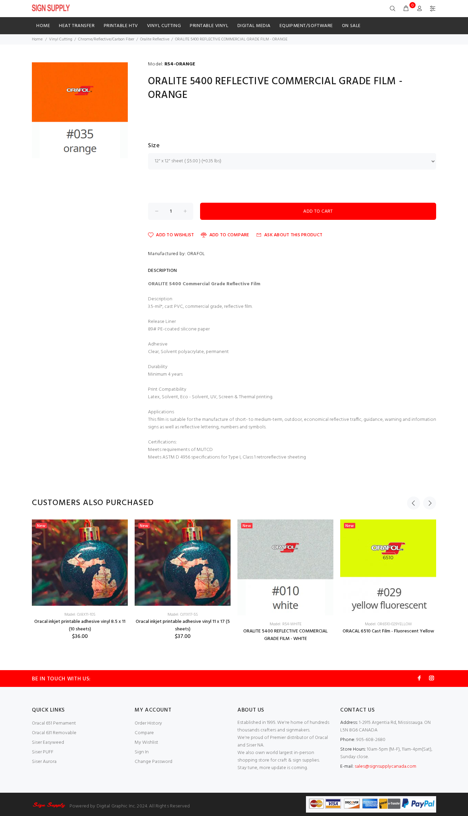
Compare (144, 733)
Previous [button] (413, 503)
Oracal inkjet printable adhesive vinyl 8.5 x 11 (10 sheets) (79, 625)
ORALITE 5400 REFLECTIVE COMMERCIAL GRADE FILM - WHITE (285, 635)
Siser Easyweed (48, 742)
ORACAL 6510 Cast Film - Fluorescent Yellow (388, 631)
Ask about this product (293, 235)
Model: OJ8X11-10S (80, 614)
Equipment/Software (306, 26)
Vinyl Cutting (164, 26)
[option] (79, 579)
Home (43, 26)
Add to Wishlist (175, 235)
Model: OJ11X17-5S (183, 614)
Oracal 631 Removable (54, 733)
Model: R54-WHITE (285, 624)
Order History (148, 723)
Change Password (153, 762)
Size (154, 145)
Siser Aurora (44, 762)
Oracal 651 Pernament (54, 723)
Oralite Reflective (154, 39)
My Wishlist (146, 742)
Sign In (142, 752)
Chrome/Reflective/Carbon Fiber (106, 39)
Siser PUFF (42, 752)
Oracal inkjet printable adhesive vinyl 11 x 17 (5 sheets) (183, 625)
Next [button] (429, 503)
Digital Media (254, 26)
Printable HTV (121, 26)
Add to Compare (229, 235)
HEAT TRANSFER (77, 26)
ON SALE (351, 26)
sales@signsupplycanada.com (385, 766)
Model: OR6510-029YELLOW (388, 624)
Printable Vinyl (209, 26)
